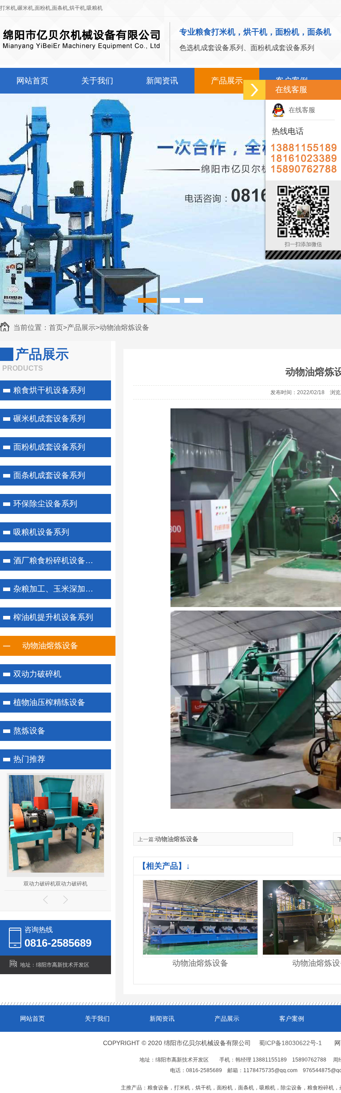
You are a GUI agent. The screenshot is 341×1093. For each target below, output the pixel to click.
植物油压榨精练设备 (49, 702)
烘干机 (77, 8)
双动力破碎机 (37, 674)
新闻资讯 (162, 80)
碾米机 (25, 8)
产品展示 (227, 80)
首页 (58, 327)
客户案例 (291, 1018)
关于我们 (97, 80)
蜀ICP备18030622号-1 (290, 1042)
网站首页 (32, 80)
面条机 (60, 8)
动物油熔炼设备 (124, 327)
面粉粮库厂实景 (55, 851)
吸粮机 (95, 8)
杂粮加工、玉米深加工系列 (60, 588)
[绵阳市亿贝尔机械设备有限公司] (81, 54)
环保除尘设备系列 (45, 503)
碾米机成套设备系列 (49, 418)
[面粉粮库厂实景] (58, 838)
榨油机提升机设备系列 (53, 617)
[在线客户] (254, 90)
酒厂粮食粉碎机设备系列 (57, 560)
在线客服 (300, 110)
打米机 (8, 8)
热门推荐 (29, 759)
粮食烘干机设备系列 (49, 390)
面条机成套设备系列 (49, 475)
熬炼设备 (29, 730)
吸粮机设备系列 (41, 532)
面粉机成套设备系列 (49, 447)
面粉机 (43, 8)
